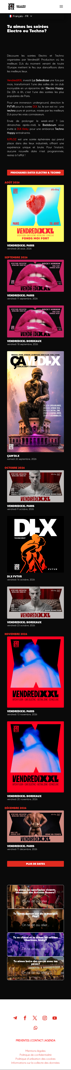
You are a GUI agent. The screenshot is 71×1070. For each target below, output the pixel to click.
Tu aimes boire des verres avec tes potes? (35, 968)
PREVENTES (22, 1040)
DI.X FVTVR (14, 576)
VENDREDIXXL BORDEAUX (24, 341)
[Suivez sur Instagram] (44, 1018)
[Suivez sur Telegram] (15, 1018)
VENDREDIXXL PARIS (20, 245)
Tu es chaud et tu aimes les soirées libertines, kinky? (35, 944)
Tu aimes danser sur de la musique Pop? (35, 920)
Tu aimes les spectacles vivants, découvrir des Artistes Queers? (35, 897)
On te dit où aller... (35, 901)
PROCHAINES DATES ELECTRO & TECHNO (36, 172)
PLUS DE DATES (35, 863)
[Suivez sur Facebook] (25, 1018)
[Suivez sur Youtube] (54, 1018)
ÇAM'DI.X (13, 456)
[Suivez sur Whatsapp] (35, 1028)
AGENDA (50, 1040)
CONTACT (37, 1040)
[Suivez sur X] (35, 1018)
